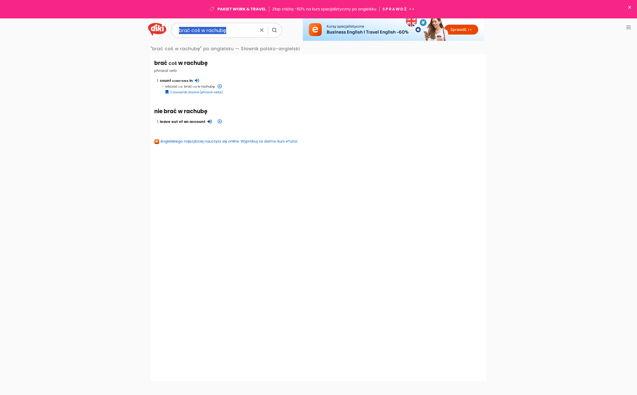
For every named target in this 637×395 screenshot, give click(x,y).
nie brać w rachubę (181, 111)
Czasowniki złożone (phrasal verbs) (196, 92)
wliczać (173, 86)
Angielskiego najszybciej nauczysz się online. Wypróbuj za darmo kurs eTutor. (229, 141)
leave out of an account (183, 121)
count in (176, 80)
